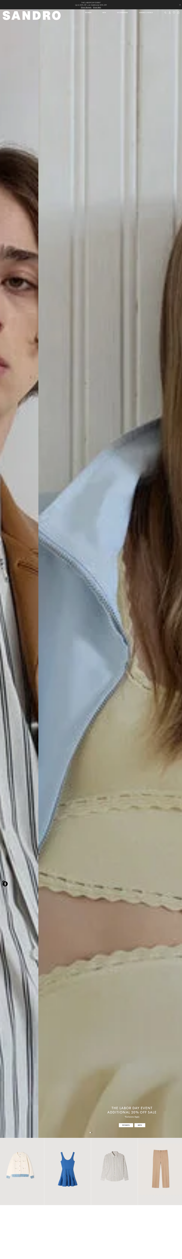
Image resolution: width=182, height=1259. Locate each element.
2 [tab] (91, 1132)
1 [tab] (90, 1132)
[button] (88, 17)
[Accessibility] (5, 883)
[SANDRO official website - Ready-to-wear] (32, 15)
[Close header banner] (180, 5)
